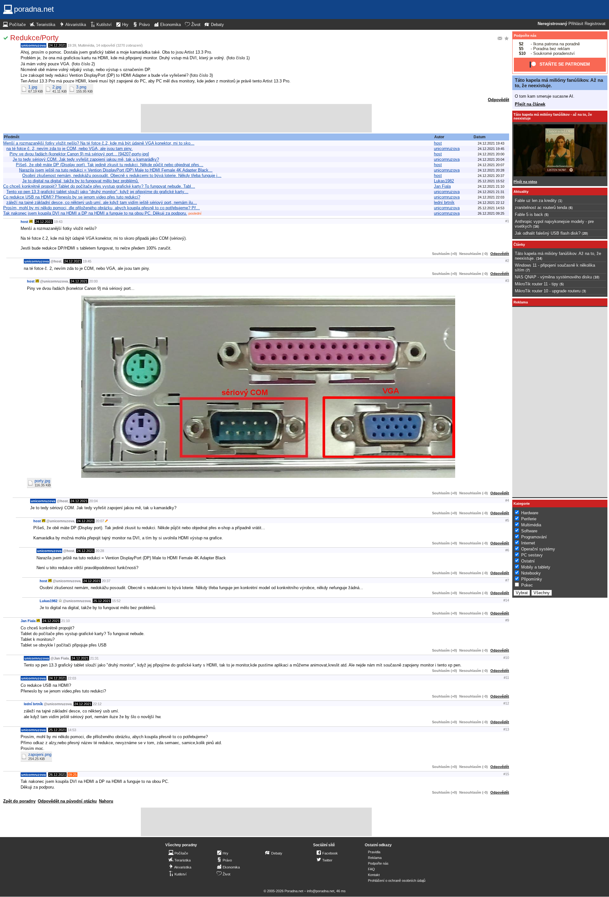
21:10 (65, 621)
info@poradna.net (320, 891)
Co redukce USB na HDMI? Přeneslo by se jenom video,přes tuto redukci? (71, 197)
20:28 (99, 551)
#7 (507, 580)
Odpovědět (498, 99)
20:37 (106, 581)
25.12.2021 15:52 (491, 181)
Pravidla (374, 852)
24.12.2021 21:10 (491, 186)
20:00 (93, 281)
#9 (507, 620)
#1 (507, 221)
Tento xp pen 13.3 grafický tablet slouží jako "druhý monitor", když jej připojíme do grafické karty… (97, 191)
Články (519, 244)
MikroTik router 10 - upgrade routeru (547, 291)
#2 (507, 261)
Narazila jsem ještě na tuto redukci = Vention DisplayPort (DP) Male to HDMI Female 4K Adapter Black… (116, 170)
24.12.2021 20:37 (491, 176)
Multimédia (86, 45)
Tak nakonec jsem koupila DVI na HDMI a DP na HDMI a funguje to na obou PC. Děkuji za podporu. (95, 213)
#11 (506, 677)
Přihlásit (575, 24)
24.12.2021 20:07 (491, 165)
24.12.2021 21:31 (491, 192)
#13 (506, 729)
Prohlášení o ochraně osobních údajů (396, 880)
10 (596, 277)
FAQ (371, 869)
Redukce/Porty (34, 38)
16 (536, 226)
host (438, 143)
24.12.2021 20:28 (491, 170)
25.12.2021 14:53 (491, 208)
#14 (506, 600)
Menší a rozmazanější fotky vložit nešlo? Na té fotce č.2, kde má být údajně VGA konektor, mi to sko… (98, 143)
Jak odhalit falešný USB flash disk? (547, 233)
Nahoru (106, 801)
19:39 (72, 45)
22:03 (72, 678)
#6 (507, 550)
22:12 (97, 704)
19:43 (58, 222)
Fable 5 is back (529, 214)
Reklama (375, 858)
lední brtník (444, 202)
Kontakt (374, 875)
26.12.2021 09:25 (491, 213)
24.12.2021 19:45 (491, 149)
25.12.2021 (101, 601)
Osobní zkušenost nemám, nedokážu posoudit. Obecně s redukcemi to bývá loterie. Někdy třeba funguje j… (121, 175)
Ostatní (528, 561)
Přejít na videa (525, 182)
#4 (507, 500)
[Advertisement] (256, 118)
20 (585, 233)
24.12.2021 (57, 45)
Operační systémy (538, 549)
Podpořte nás (525, 35)
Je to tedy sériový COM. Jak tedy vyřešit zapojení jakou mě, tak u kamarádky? (86, 159)
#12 (506, 703)
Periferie (528, 519)
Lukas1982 (444, 181)
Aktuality (521, 191)
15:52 (116, 601)
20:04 (93, 501)
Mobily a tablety (535, 567)
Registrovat (595, 24)
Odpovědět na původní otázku (67, 801)
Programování (534, 537)
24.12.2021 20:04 (491, 159)
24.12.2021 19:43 (491, 143)
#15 (506, 774)
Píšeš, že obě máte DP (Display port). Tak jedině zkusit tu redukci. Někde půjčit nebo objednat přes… (109, 164)
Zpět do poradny (19, 801)
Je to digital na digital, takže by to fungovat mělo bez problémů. (80, 181)
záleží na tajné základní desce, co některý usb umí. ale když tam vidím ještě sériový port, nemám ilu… (101, 202)
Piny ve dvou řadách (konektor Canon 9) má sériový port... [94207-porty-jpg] (79, 154)
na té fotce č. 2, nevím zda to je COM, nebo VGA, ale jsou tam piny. (69, 148)
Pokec (527, 585)
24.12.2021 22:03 (491, 197)
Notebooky (531, 573)
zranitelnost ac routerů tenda (541, 207)
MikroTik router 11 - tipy (536, 284)
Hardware (529, 512)
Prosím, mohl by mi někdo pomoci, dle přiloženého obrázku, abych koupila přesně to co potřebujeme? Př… (101, 207)
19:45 (87, 261)
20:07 (99, 521)
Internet (528, 543)
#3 (507, 281)
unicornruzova (33, 45)
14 (539, 258)
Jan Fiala (442, 186)
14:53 (72, 730)
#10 (506, 658)
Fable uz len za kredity (536, 200)
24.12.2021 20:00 (491, 154)
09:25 (72, 775)
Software (529, 531)
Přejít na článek (530, 104)
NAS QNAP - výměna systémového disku (553, 277)
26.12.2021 (57, 775)
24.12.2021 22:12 (491, 203)
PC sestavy (532, 555)
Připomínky (531, 579)
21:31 (94, 658)
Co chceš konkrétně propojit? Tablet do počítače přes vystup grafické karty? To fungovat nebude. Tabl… (99, 186)
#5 (507, 520)
